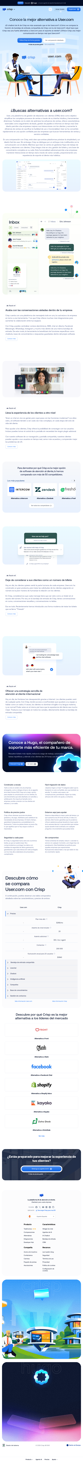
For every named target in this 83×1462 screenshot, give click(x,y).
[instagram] (46, 1207)
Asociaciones (28, 1265)
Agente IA (39, 1459)
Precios (47, 1459)
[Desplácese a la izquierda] (71, 480)
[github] (53, 1207)
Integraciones (28, 1239)
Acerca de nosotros (30, 1252)
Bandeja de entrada (49, 1239)
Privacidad (46, 1262)
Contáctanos (28, 1255)
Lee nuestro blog (48, 1252)
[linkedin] (50, 1207)
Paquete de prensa (30, 1262)
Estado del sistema (12, 1445)
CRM (44, 1242)
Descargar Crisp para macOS (46, 1210)
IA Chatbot (46, 1235)
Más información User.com (23, 1001)
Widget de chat (48, 1229)
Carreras (27, 1259)
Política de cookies (49, 1265)
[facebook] (36, 1207)
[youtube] (43, 1207)
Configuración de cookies (48, 1270)
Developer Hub (29, 1242)
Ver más (42, 1136)
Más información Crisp (59, 1001)
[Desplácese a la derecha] (74, 480)
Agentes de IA (47, 1232)
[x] (40, 1207)
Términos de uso (48, 1259)
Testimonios (29, 1229)
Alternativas (28, 1235)
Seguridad (46, 1255)
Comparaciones (29, 1232)
